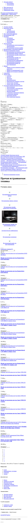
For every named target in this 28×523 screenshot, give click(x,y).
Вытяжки (6, 36)
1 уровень (5, 140)
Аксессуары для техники (13, 84)
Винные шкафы (11, 91)
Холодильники (8, 43)
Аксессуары (10, 42)
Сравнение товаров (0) (7, 249)
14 (22, 147)
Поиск (5, 480)
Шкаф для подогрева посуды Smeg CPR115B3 (13, 375)
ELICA (23, 107)
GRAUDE (17, 109)
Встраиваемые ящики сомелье (15, 53)
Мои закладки (7, 497)
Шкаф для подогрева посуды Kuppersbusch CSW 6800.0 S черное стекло (13, 324)
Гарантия (6, 472)
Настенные (10, 40)
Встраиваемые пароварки (13, 61)
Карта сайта (7, 488)
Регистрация (10, 3)
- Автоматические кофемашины (9, 166)
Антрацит (5, 124)
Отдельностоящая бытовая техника (13, 85)
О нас (5, 469)
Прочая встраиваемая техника (12, 50)
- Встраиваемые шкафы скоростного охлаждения (13, 162)
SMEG (13, 112)
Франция (18, 119)
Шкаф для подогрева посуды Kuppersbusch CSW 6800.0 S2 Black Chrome (13, 337)
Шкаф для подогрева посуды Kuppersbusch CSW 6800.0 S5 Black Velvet (13, 351)
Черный (20, 128)
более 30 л (5, 150)
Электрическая (11, 31)
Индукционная (11, 32)
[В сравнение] (9, 265)
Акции (5, 474)
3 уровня (21, 140)
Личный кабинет (8, 494)
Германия (12, 118)
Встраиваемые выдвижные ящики (16, 52)
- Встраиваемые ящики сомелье (14, 161)
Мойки (5, 66)
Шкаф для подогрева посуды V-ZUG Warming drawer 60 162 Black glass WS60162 (13, 427)
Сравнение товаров (9, 484)
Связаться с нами (8, 504)
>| (4, 461)
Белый (12, 124)
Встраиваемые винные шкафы (15, 47)
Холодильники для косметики (15, 88)
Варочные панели (8, 28)
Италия (21, 118)
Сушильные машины (12, 94)
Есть (4, 131)
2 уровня (13, 140)
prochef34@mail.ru (5, 515)
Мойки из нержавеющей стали (15, 70)
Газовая (9, 29)
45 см (4, 153)
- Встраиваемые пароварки (10, 167)
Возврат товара (8, 506)
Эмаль (21, 137)
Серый (12, 128)
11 (18, 147)
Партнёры (6, 487)
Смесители (7, 73)
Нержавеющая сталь (15, 125)
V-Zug (20, 112)
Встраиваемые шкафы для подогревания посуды (14, 58)
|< (4, 449)
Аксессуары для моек (12, 82)
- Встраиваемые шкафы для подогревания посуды (13, 164)
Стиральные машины (12, 89)
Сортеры (9, 75)
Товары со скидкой (9, 481)
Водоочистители (11, 80)
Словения (10, 119)
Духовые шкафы (8, 26)
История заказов (8, 496)
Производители (8, 482)
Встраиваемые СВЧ (9, 35)
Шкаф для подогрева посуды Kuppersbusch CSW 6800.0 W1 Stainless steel (13, 364)
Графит (19, 124)
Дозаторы (9, 78)
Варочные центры (11, 95)
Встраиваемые (11, 39)
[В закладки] (7, 265)
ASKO (4, 107)
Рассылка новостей (9, 498)
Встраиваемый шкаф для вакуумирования (13, 64)
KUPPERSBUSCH (18, 110)
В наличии (6, 115)
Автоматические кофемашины (15, 60)
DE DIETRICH (14, 107)
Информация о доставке (10, 471)
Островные (10, 38)
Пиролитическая (12, 137)
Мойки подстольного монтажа (15, 71)
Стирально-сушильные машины (15, 92)
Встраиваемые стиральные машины (13, 49)
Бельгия (5, 118)
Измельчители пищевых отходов (15, 81)
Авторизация (10, 4)
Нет (9, 131)
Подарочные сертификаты (11, 485)
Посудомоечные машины (10, 33)
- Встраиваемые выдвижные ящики (15, 160)
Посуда (9, 77)
